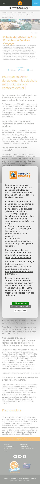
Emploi (36, 3)
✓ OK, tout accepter (20, 303)
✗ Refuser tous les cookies (20, 306)
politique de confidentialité (18, 257)
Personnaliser (20, 311)
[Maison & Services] (20, 3)
